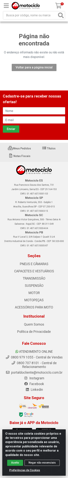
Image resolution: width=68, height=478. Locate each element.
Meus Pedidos (21, 148)
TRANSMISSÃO (34, 278)
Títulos (51, 148)
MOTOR (34, 293)
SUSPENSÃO (34, 286)
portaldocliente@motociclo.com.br (36, 372)
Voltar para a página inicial (34, 67)
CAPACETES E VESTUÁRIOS (34, 271)
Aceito (15, 462)
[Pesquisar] (61, 15)
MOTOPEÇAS (34, 300)
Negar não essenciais (42, 462)
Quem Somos (34, 324)
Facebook (36, 384)
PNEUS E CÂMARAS (34, 264)
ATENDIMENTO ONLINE (36, 352)
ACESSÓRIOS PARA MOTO (34, 307)
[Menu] (6, 5)
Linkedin (36, 390)
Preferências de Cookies (24, 470)
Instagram (36, 378)
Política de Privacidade (34, 332)
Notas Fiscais (21, 156)
